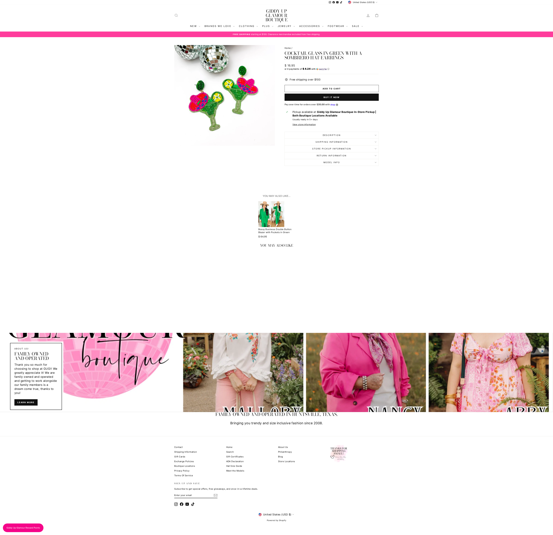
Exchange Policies (184, 461)
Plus (266, 26)
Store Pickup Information (331, 148)
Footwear (336, 26)
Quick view (198, 299)
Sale (356, 26)
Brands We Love (218, 26)
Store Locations (286, 461)
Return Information (332, 155)
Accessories (310, 26)
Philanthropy (285, 451)
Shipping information (332, 142)
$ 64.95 (262, 236)
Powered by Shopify (276, 520)
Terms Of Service (183, 475)
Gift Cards (179, 456)
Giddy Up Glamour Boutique (277, 15)
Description (332, 135)
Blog (280, 456)
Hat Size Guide (234, 466)
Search (230, 451)
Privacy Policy (181, 470)
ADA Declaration (235, 461)
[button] (332, 69)
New (194, 26)
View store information (304, 124)
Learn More (26, 402)
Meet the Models (235, 470)
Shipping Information (185, 451)
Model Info (331, 162)
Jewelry (285, 26)
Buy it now (332, 97)
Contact (178, 447)
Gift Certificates (235, 456)
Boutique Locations (184, 466)
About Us (283, 447)
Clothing (247, 26)
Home (288, 48)
